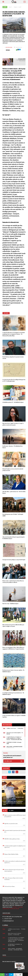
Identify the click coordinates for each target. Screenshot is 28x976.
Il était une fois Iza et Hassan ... (14, 887)
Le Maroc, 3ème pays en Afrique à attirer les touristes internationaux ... (14, 879)
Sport (4, 777)
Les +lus (4, 810)
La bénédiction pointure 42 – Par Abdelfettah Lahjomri (13, 402)
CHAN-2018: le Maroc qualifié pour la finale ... (14, 839)
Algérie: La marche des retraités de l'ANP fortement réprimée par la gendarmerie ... (15, 816)
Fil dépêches (5, 925)
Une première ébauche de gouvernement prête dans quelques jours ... (15, 832)
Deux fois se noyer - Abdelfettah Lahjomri (10, 603)
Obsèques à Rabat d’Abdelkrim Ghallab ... (14, 855)
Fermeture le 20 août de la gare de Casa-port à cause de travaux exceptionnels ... (14, 871)
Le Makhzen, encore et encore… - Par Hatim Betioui (15, 728)
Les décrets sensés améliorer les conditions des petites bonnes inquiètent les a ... (15, 862)
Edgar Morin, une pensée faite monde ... (14, 824)
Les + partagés (11, 810)
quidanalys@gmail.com (9, 921)
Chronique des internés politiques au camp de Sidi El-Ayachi (14, 559)
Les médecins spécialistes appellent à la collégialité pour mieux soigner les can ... (15, 847)
